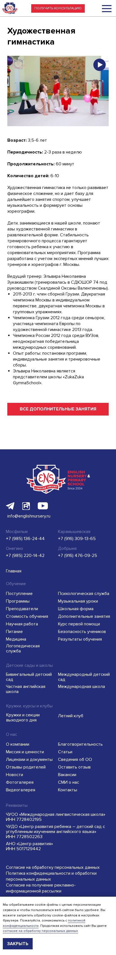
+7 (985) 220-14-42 (25, 555)
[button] (58, 8)
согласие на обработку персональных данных (40, 931)
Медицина (16, 639)
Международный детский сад (84, 677)
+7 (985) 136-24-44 (25, 538)
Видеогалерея (20, 790)
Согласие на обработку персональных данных (53, 867)
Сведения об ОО (75, 759)
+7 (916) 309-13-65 (77, 538)
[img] (106, 8)
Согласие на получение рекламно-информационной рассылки (41, 888)
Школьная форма (75, 609)
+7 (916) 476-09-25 (77, 555)
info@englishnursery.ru (28, 516)
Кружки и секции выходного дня (23, 717)
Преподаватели (22, 609)
